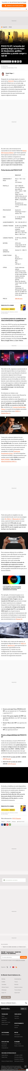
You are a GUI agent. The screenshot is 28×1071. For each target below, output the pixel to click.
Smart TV (4, 992)
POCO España (16, 818)
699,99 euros (12, 764)
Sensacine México (18, 1057)
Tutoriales (4, 984)
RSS (16, 967)
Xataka (3, 1016)
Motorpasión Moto (18, 1036)
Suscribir (23, 957)
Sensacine (16, 1025)
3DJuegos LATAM (18, 1055)
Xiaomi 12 (19, 619)
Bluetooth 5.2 (17, 519)
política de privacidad (20, 960)
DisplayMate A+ (6, 413)
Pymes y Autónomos (19, 1045)
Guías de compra (18, 987)
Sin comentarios (7, 61)
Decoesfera (4, 1045)
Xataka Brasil (4, 1057)
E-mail (21, 62)
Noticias (14, 821)
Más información (22, 1069)
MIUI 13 (23, 643)
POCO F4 (11, 81)
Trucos (16, 981)
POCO (10, 27)
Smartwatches (17, 979)
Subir (22, 1008)
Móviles (8, 821)
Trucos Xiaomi (17, 990)
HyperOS (5, 27)
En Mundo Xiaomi (6, 585)
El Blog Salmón (17, 1043)
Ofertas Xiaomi (5, 987)
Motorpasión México (19, 1061)
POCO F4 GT (21, 821)
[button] (9, 73)
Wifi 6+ (9, 519)
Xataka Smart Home (6, 1022)
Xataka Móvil (4, 1018)
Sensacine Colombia (18, 1059)
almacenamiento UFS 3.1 (9, 461)
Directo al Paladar (5, 1034)
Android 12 (11, 645)
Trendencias (4, 1043)
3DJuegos (16, 1016)
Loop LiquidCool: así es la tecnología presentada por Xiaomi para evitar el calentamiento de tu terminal (12, 588)
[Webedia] (5, 1009)
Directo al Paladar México (7, 1061)
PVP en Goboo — (8, 309)
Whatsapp (4, 990)
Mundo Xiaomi (5, 1024)
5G (5, 519)
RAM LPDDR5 (5, 459)
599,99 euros (18, 298)
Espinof (16, 1027)
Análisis (3, 981)
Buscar (26, 1003)
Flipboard (18, 62)
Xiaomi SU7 (17, 992)
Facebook (13, 62)
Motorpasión (17, 1034)
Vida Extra (16, 1018)
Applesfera (4, 1020)
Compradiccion (5, 1047)
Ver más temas (6, 997)
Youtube (13, 967)
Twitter (15, 62)
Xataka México (5, 1055)
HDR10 (17, 411)
